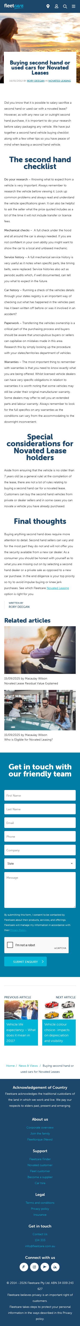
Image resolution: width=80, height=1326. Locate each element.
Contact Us (40, 1234)
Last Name (13, 809)
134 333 (40, 1240)
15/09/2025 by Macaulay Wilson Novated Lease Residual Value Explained (31, 680)
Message (12, 878)
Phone (10, 836)
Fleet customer (40, 1171)
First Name (13, 795)
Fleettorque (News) (40, 1139)
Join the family (40, 1133)
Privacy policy (40, 1209)
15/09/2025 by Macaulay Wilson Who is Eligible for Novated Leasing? (28, 737)
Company (13, 850)
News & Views (28, 1066)
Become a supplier (40, 1177)
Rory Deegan (36, 80)
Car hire (40, 1183)
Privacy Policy (18, 930)
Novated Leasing (59, 80)
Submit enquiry (25, 962)
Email (10, 823)
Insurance (40, 1215)
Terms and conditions (40, 1203)
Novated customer (40, 1165)
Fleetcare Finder (40, 1159)
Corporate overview (40, 1127)
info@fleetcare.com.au (40, 1246)
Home (10, 1066)
